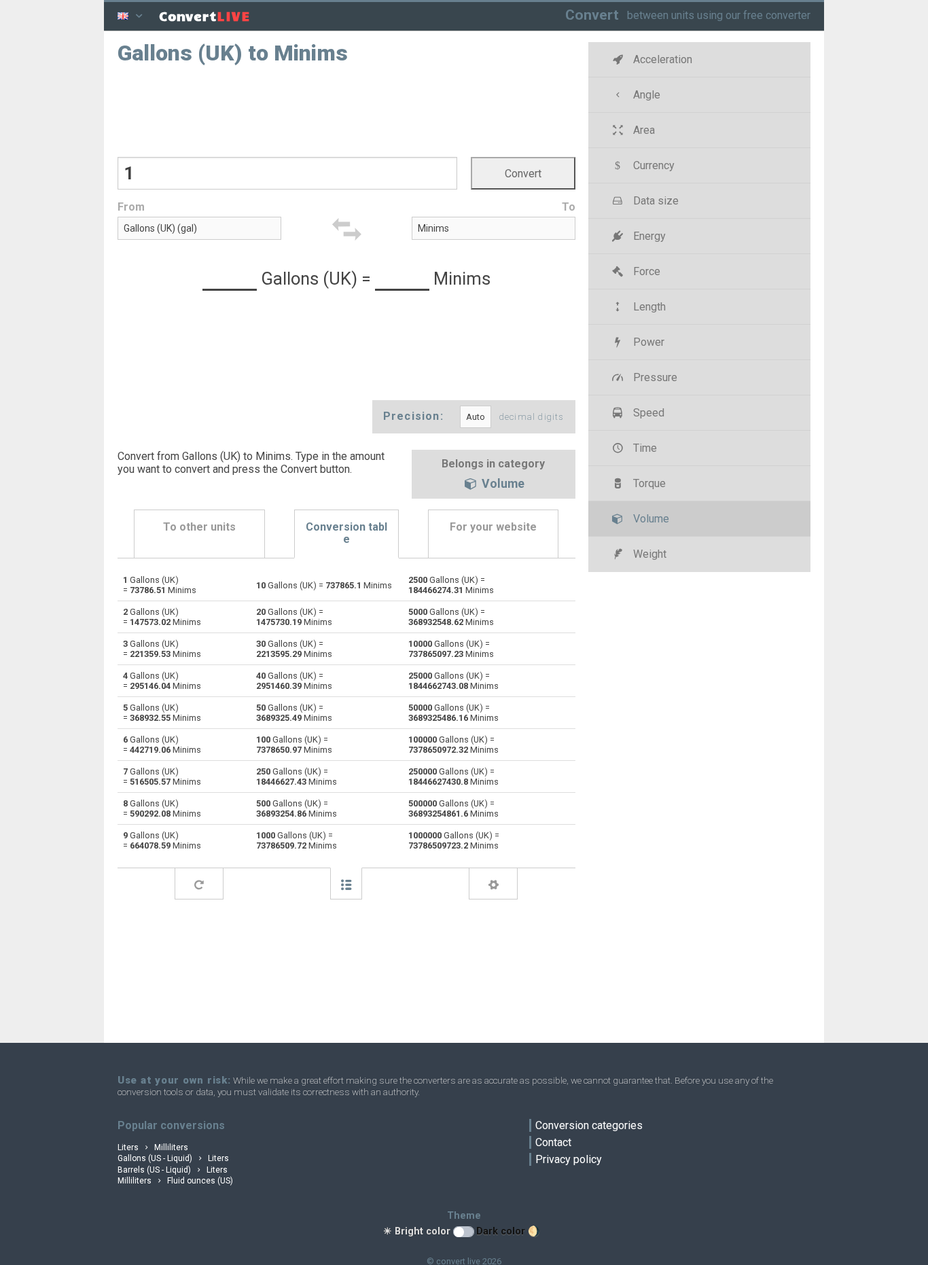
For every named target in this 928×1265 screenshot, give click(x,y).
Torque (648, 483)
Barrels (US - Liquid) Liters (173, 1170)
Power (647, 342)
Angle (645, 94)
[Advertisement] (346, 109)
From (131, 206)
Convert (592, 14)
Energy (648, 236)
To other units (199, 526)
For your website (493, 526)
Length (648, 306)
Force (645, 271)
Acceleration (661, 59)
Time (643, 448)
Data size (654, 200)
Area (642, 130)
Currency (652, 165)
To (568, 206)
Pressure (653, 377)
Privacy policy (568, 1159)
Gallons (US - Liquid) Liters (173, 1158)
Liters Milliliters (153, 1147)
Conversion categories (589, 1125)
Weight (648, 554)
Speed (647, 412)
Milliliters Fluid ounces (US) (175, 1181)
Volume (501, 484)
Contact (553, 1142)
